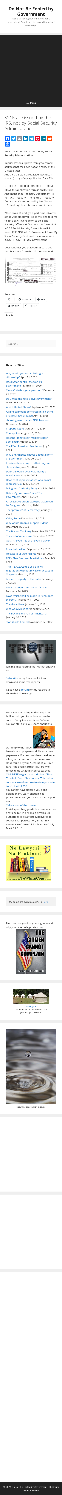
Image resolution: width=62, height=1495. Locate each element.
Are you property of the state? (23, 579)
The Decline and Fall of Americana (26, 613)
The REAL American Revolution (24, 446)
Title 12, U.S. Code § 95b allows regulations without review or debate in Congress (29, 570)
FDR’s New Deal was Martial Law (25, 558)
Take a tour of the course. (21, 805)
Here (45, 901)
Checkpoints (13, 433)
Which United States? (18, 407)
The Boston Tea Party (18, 531)
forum (25, 689)
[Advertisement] (31, 66)
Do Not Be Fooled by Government (31, 11)
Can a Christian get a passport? (24, 390)
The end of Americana (19, 536)
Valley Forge (13, 518)
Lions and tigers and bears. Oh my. (26, 587)
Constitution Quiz (16, 549)
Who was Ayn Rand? (18, 609)
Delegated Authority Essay (21, 488)
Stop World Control (17, 622)
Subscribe (12, 678)
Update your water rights (21, 553)
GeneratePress (31, 1490)
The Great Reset (15, 604)
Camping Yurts (31, 1006)
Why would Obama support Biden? (27, 523)
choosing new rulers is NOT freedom (27, 420)
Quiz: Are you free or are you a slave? (28, 540)
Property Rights (15, 428)
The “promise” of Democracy (23, 510)
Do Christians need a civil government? (29, 398)
